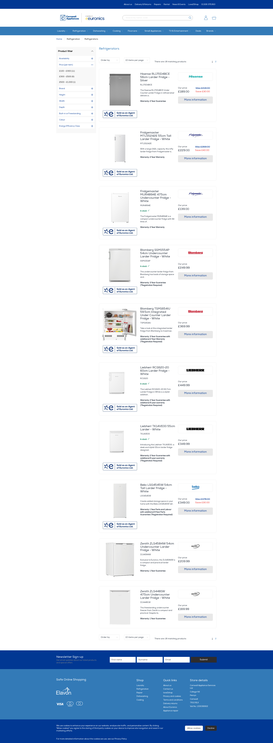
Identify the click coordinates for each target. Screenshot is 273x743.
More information (195, 99)
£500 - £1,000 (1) (67, 82)
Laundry (140, 685)
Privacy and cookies (172, 696)
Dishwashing (142, 696)
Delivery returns (170, 703)
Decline (210, 728)
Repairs (157, 4)
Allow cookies (194, 728)
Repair (139, 693)
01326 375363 (208, 4)
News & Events (178, 4)
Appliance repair (170, 711)
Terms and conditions (173, 700)
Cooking (140, 700)
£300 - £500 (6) (66, 76)
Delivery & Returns (143, 4)
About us (128, 4)
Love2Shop (193, 4)
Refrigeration (73, 39)
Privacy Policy (121, 739)
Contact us (168, 689)
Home (59, 39)
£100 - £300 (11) (67, 71)
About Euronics (170, 707)
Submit (204, 659)
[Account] (206, 18)
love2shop (167, 693)
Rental (167, 4)
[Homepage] (71, 17)
